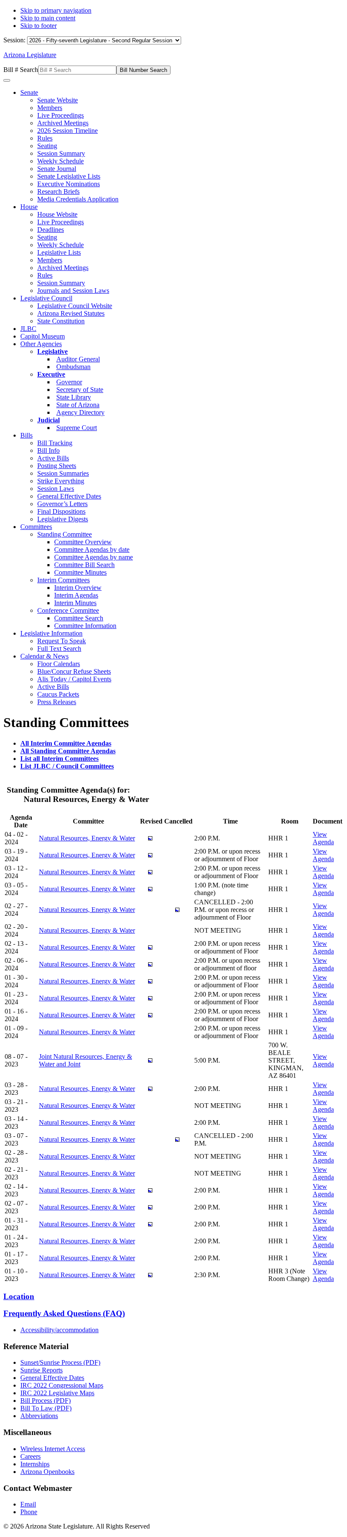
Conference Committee (68, 610)
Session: (15, 40)
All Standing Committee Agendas (68, 751)
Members (49, 107)
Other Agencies (41, 343)
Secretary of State (79, 389)
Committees (36, 526)
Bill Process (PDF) (45, 1400)
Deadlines (50, 229)
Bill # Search (20, 69)
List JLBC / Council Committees (67, 766)
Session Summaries (63, 473)
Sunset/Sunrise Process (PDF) (60, 1362)
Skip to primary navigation (55, 10)
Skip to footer (38, 25)
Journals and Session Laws (73, 290)
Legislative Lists (59, 252)
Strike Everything (60, 481)
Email (28, 1504)
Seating (47, 145)
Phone (28, 1511)
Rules (44, 138)
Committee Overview (83, 541)
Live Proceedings (60, 115)
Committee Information (85, 625)
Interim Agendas (76, 595)
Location (18, 1296)
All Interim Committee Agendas (65, 743)
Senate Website (57, 100)
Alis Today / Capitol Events (74, 679)
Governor (69, 382)
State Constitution (61, 321)
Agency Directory (80, 412)
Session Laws (55, 488)
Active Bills (53, 458)
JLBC (28, 328)
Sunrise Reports (41, 1370)
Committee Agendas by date (91, 549)
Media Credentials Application (77, 199)
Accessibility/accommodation (59, 1329)
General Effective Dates (69, 496)
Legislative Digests (62, 519)
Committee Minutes (80, 572)
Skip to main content (47, 18)
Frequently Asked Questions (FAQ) (64, 1313)
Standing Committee (64, 534)
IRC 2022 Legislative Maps (57, 1393)
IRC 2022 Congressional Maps (61, 1385)
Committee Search (78, 618)
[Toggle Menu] (6, 80)
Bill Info (48, 450)
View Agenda (323, 838)
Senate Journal (56, 168)
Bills (26, 435)
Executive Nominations (68, 183)
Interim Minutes (75, 602)
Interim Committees (63, 580)
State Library (73, 397)
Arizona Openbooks (47, 1471)
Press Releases (56, 701)
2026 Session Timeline (67, 130)
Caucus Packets (58, 694)
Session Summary (61, 153)
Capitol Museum (42, 336)
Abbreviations (39, 1415)
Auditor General (78, 359)
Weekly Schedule (60, 161)
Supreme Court (76, 427)
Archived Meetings (62, 123)
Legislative (52, 351)
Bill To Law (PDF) (46, 1408)
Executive (51, 374)
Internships (35, 1464)
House (29, 206)
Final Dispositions (61, 511)
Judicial (48, 420)
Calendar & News (44, 656)
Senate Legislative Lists (68, 176)
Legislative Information (51, 633)
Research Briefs (58, 191)
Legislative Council (46, 298)
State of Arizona (77, 404)
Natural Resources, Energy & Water (87, 838)
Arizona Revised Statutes (71, 313)
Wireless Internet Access (52, 1448)
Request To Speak (61, 641)
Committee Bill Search (84, 564)
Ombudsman (73, 366)
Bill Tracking (54, 442)
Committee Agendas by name (93, 557)
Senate (29, 92)
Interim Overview (78, 587)
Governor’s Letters (62, 503)
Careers (30, 1456)
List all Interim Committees (59, 758)
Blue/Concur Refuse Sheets (74, 671)
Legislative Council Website (74, 305)
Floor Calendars (58, 663)
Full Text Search (59, 648)
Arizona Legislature (29, 54)
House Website (57, 214)
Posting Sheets (56, 465)
